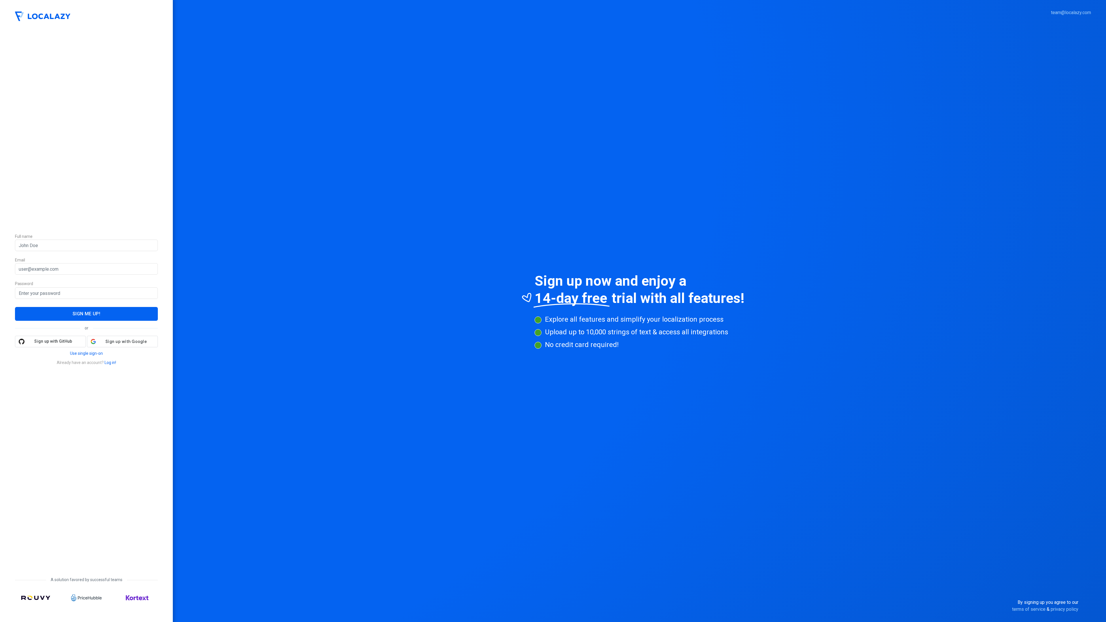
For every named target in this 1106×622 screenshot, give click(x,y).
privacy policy (1064, 609)
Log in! (110, 362)
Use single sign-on (86, 353)
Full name (24, 236)
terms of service (1029, 609)
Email (20, 260)
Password (24, 284)
